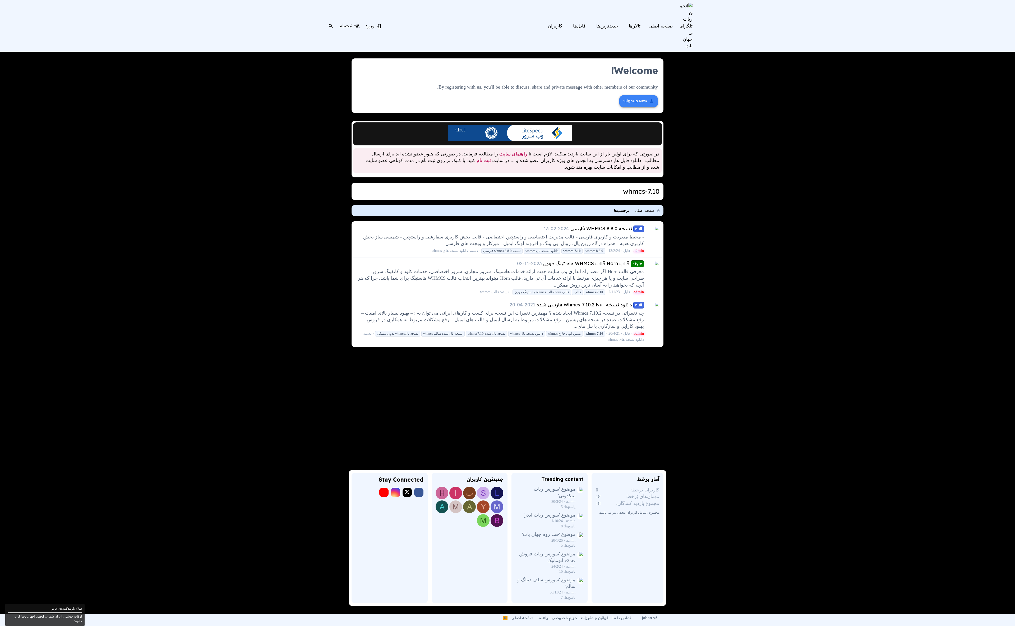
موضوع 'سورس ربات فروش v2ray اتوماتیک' (547, 557)
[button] (625, 26)
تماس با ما (621, 617)
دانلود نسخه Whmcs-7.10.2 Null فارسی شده (589, 305)
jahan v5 (650, 617)
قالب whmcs (489, 292)
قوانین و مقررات (594, 617)
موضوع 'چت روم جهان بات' (548, 534)
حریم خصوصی (564, 617)
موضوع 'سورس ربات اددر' (549, 515)
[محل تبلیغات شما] (510, 139)
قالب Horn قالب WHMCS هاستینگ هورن (592, 263)
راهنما (542, 617)
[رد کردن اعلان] (358, 128)
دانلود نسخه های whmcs (449, 251)
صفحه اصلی (522, 617)
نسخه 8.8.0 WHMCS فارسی (606, 228)
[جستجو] (331, 26)
